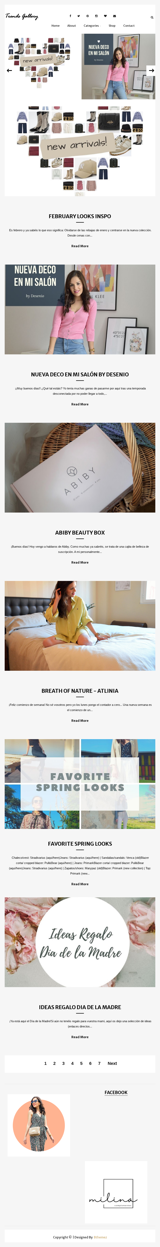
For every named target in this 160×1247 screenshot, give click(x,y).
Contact (129, 25)
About (71, 25)
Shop (112, 25)
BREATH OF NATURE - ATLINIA (80, 690)
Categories (91, 25)
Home (56, 25)
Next (112, 1063)
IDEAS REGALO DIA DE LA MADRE (80, 1007)
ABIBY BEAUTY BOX (80, 532)
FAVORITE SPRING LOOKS (80, 843)
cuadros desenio (121, 58)
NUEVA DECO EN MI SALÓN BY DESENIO (120, 71)
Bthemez (100, 1237)
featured (39, 58)
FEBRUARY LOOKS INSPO (39, 68)
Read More (80, 246)
